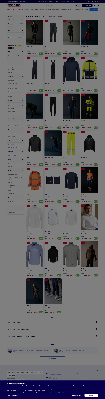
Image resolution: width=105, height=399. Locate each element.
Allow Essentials (76, 395)
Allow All (91, 395)
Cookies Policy (53, 392)
